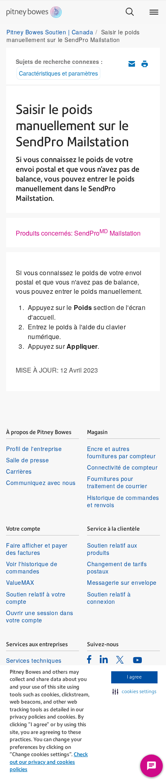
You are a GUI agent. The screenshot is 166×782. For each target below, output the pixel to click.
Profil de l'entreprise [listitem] (34, 448)
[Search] (130, 12)
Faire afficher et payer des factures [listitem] (37, 549)
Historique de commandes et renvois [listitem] (123, 501)
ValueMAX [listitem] (20, 582)
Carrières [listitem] (19, 471)
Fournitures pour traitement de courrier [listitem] (117, 482)
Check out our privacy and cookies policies (49, 761)
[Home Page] (34, 12)
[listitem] (89, 659)
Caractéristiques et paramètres (58, 73)
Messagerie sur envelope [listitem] (122, 582)
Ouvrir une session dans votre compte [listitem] (39, 616)
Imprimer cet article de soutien (144, 63)
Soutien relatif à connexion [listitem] (109, 597)
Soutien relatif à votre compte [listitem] (36, 597)
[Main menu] (154, 12)
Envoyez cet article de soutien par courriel (131, 63)
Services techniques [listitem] (34, 660)
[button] (134, 691)
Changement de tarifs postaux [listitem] (117, 567)
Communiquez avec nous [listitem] (41, 482)
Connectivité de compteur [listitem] (122, 467)
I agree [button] (134, 677)
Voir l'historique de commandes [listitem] (31, 567)
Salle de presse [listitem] (27, 460)
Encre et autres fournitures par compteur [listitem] (121, 452)
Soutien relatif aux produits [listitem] (112, 549)
